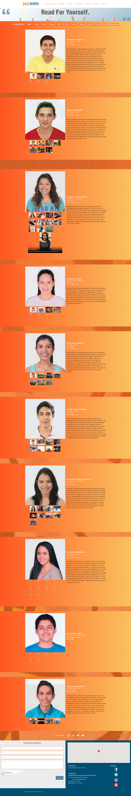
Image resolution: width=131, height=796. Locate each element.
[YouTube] (83, 736)
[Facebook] (73, 736)
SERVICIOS (88, 4)
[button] (99, 751)
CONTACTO (103, 4)
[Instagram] (68, 736)
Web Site (41, 791)
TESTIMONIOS (79, 4)
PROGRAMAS (61, 4)
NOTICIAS (95, 4)
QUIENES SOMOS (51, 4)
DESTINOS (70, 4)
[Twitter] (78, 736)
